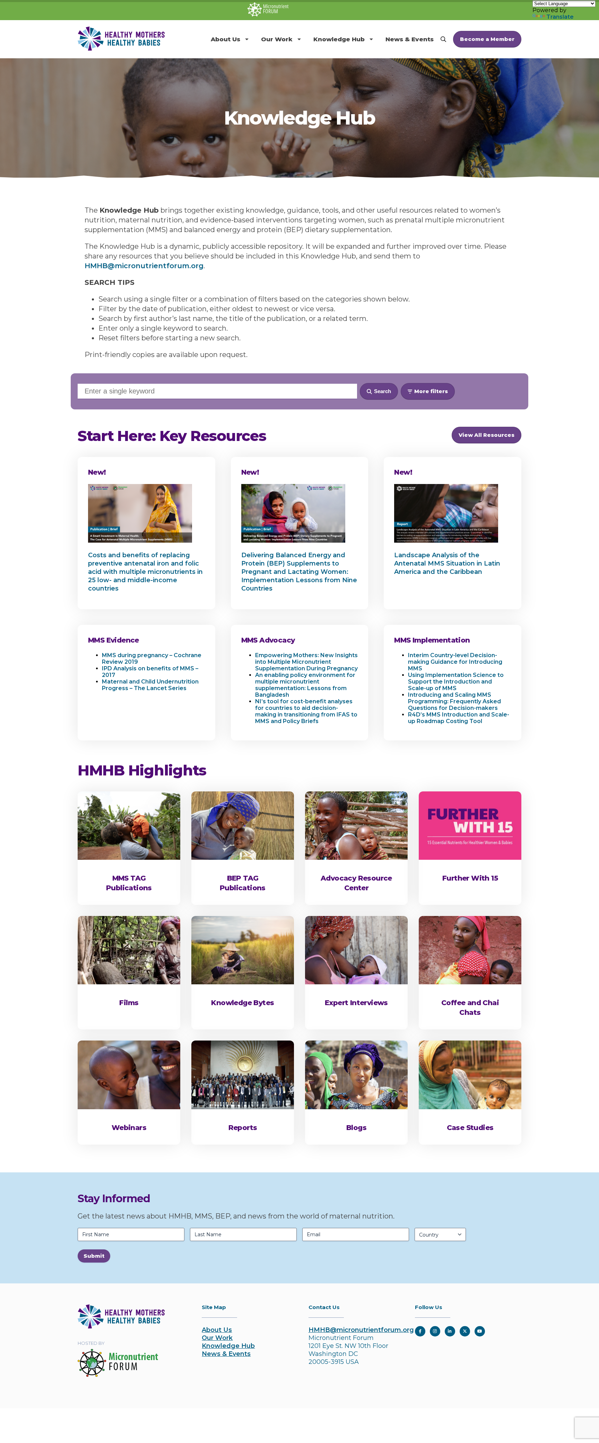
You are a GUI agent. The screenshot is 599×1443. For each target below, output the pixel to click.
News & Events (409, 39)
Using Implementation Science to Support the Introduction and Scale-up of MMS (456, 681)
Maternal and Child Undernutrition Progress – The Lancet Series (150, 684)
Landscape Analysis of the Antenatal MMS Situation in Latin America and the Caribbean (447, 563)
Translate (560, 17)
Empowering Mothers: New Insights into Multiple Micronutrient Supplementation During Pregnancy (306, 662)
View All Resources (486, 435)
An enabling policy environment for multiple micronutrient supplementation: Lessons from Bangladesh (305, 685)
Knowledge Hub (339, 39)
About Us (225, 39)
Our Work (277, 39)
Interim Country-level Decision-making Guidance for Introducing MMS (455, 662)
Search (382, 391)
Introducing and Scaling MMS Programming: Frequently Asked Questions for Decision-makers (454, 701)
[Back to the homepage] (121, 1326)
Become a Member (487, 39)
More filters (431, 391)
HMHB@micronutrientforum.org (144, 266)
